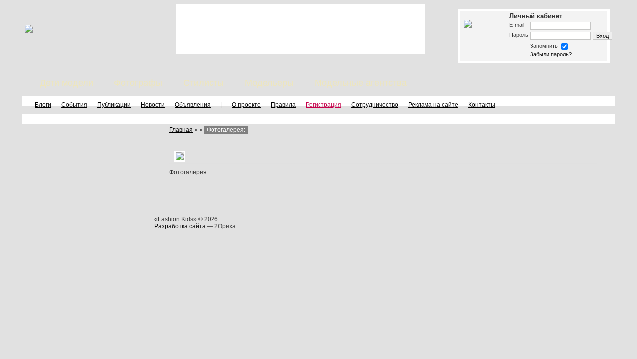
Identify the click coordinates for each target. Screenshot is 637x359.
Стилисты (203, 83)
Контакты (481, 104)
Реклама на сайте (433, 104)
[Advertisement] (300, 29)
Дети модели (66, 83)
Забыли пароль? (551, 54)
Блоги (43, 104)
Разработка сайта (180, 226)
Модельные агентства (361, 83)
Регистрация (323, 104)
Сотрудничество (374, 104)
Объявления (193, 104)
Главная (181, 129)
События (74, 104)
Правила (283, 104)
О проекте (246, 104)
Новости (153, 104)
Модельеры (269, 83)
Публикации (114, 104)
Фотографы (138, 83)
